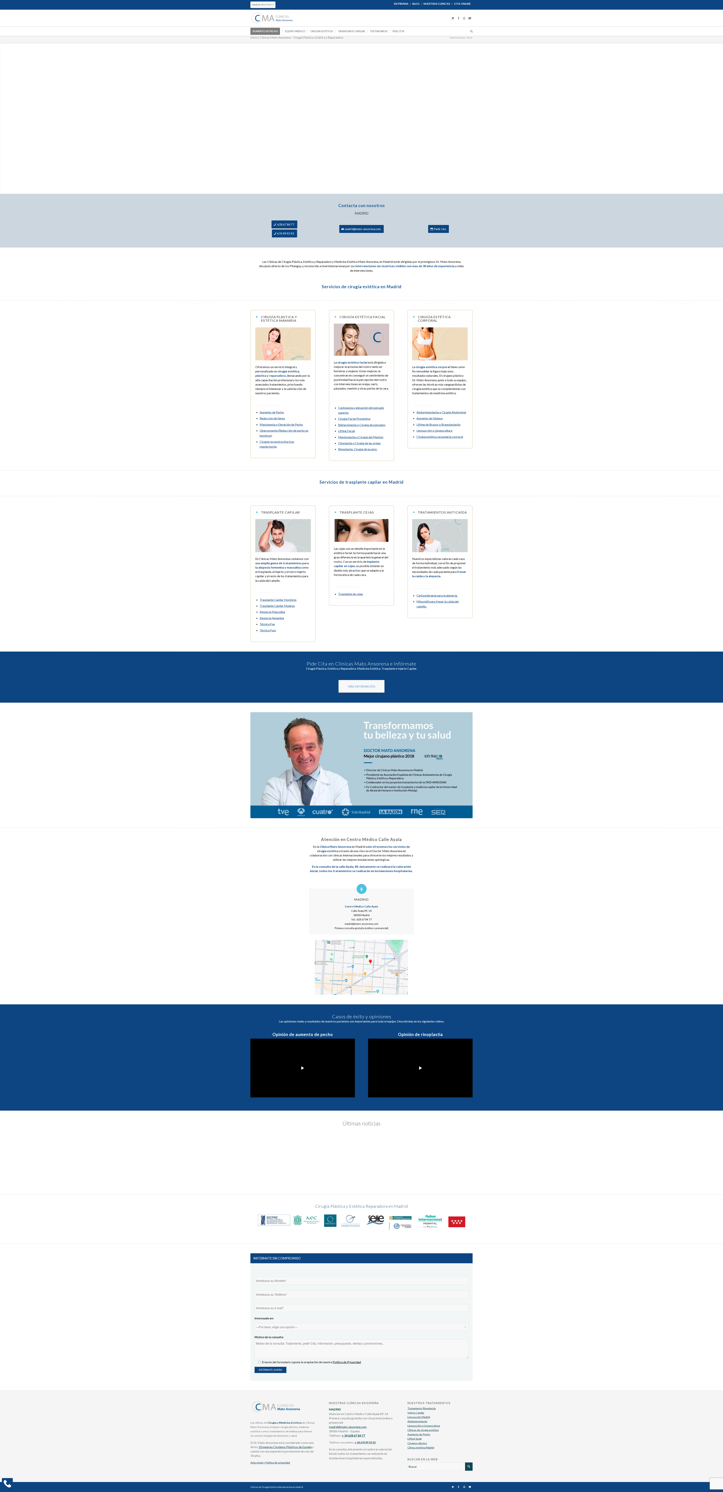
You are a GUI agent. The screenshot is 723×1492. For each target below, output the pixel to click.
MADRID (361, 899)
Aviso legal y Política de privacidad (270, 1462)
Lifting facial (414, 1438)
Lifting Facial (346, 431)
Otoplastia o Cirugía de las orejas (359, 443)
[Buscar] (470, 31)
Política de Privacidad (347, 1362)
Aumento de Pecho (272, 412)
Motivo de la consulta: (269, 1337)
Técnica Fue (267, 624)
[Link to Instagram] (464, 18)
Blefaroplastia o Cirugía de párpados (361, 425)
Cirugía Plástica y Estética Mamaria (279, 318)
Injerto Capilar (415, 1412)
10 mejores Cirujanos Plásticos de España (285, 1447)
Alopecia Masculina (272, 612)
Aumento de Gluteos (429, 418)
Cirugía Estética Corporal (434, 318)
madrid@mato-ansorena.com (348, 1427)
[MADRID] (362, 889)
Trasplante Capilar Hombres (278, 600)
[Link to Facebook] (458, 18)
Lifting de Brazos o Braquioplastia (438, 424)
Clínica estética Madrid (420, 1447)
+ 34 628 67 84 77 (353, 1435)
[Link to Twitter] (453, 18)
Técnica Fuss (268, 630)
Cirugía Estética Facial (362, 317)
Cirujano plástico (417, 1443)
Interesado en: (264, 1318)
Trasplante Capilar (280, 512)
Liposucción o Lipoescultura (434, 430)
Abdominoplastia (417, 1421)
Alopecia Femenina (272, 618)
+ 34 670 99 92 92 (365, 1442)
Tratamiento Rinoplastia (421, 1408)
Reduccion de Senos (272, 418)
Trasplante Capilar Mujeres (277, 606)
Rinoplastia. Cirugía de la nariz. (357, 449)
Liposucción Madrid (418, 1417)
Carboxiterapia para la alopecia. (437, 595)
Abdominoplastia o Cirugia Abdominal (441, 412)
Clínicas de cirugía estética (423, 1430)
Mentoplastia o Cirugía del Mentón (360, 437)
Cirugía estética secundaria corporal (439, 436)
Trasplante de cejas (350, 594)
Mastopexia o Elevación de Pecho (281, 424)
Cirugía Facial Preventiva (354, 418)
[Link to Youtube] (470, 18)
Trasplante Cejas (356, 512)
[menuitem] (401, 4)
